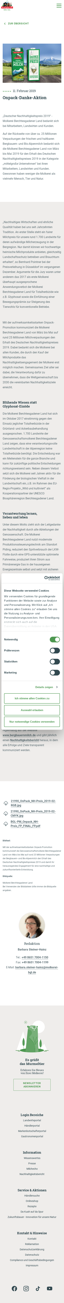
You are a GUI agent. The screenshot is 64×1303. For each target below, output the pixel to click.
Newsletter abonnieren (32, 1085)
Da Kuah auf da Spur (32, 1211)
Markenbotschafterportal (32, 1131)
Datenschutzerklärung (32, 1249)
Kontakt (32, 1238)
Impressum (32, 1265)
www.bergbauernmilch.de (19, 735)
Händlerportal (32, 1125)
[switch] (55, 650)
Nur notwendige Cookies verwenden (32, 721)
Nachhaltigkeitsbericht (24, 740)
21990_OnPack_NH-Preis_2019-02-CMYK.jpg (33, 813)
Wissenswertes (32, 1158)
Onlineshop (32, 1201)
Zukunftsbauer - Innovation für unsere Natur (32, 1217)
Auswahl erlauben (32, 710)
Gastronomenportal (32, 1136)
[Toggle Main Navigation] (58, 5)
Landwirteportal (32, 1120)
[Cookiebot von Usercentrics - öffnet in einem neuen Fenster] (45, 578)
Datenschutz (32, 1254)
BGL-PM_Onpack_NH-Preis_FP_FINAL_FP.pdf (25, 824)
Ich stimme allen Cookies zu (32, 698)
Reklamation (32, 1244)
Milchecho (32, 1168)
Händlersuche (32, 1195)
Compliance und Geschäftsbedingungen (32, 1260)
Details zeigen (44, 687)
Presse (32, 1163)
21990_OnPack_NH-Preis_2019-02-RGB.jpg (33, 803)
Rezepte (32, 1206)
